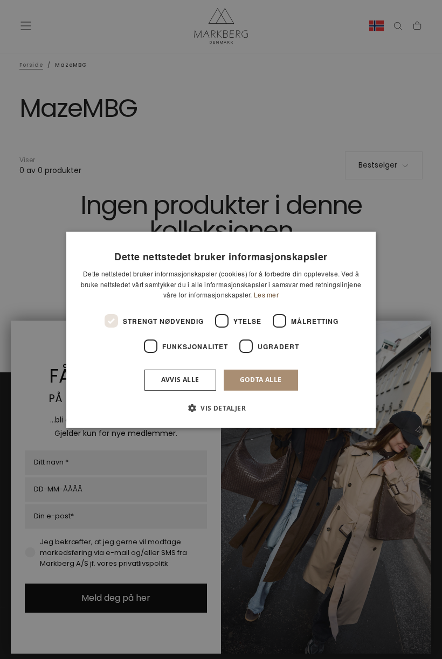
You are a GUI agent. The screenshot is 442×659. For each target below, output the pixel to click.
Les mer (266, 294)
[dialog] (221, 329)
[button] (221, 407)
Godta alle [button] (261, 379)
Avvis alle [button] (180, 379)
